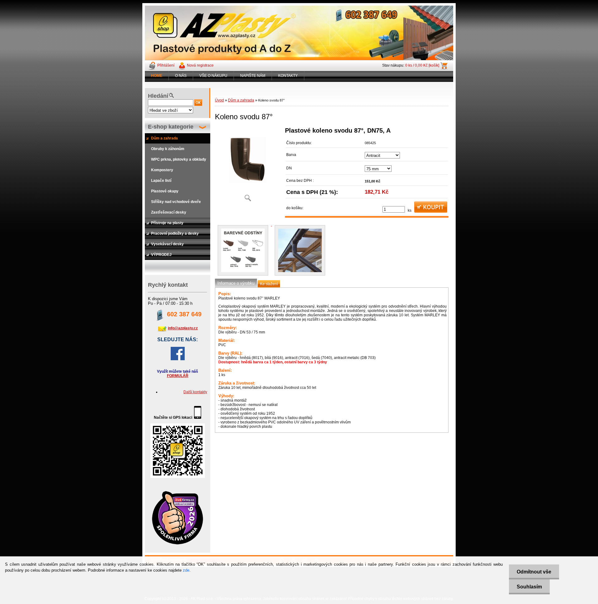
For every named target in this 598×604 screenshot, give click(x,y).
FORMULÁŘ (177, 376)
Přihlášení (165, 65)
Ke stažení (269, 284)
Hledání (158, 96)
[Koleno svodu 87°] (247, 166)
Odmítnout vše (534, 571)
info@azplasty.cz (183, 328)
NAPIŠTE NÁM (252, 75)
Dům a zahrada (241, 100)
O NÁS (181, 75)
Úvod (219, 100)
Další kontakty (195, 392)
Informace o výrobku (235, 283)
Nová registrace (200, 65)
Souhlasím (529, 586)
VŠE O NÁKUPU (213, 75)
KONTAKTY (288, 75)
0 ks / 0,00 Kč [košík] (422, 65)
